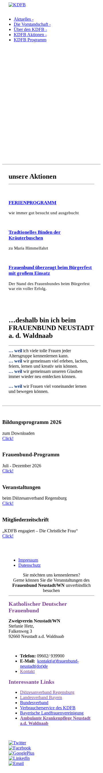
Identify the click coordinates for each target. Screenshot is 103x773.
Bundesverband (34, 702)
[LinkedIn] (19, 758)
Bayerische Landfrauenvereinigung (52, 712)
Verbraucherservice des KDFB (48, 707)
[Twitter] (17, 742)
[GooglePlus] (21, 753)
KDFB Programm (30, 39)
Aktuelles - (23, 19)
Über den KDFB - (30, 29)
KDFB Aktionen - (30, 34)
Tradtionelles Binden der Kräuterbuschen (35, 235)
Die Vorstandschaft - (32, 24)
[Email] (16, 763)
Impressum (28, 560)
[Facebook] (20, 747)
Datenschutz (29, 565)
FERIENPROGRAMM (32, 202)
